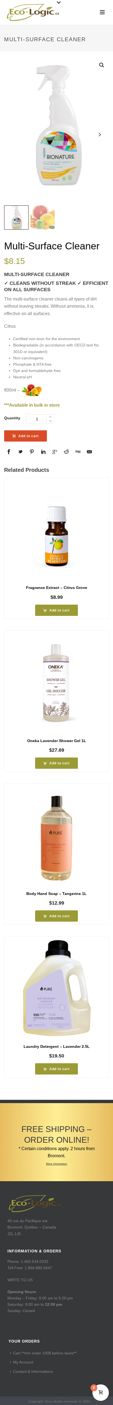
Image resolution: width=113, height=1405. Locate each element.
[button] (102, 65)
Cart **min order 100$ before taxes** (45, 1353)
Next (100, 135)
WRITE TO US (20, 1280)
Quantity (12, 418)
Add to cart (28, 436)
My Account (23, 1362)
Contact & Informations (33, 1371)
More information (56, 1163)
